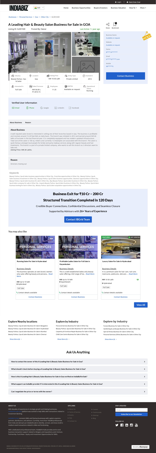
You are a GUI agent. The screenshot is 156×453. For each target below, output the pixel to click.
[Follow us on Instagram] (132, 425)
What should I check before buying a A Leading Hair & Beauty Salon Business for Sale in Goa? (48, 369)
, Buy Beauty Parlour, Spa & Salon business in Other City (68, 181)
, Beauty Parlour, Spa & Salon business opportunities (54, 179)
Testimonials (97, 412)
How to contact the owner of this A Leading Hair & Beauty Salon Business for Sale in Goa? (47, 361)
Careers (95, 409)
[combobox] (38, 8)
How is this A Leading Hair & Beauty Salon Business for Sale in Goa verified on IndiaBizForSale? (49, 376)
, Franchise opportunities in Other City (66, 176)
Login (118, 2)
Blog (94, 418)
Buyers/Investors (100, 8)
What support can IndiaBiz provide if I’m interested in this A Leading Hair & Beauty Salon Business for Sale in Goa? (57, 384)
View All (141, 304)
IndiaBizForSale (13, 418)
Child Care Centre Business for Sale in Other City (72, 334)
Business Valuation (118, 8)
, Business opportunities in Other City (85, 179)
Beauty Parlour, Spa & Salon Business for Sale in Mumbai (27, 331)
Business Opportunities (81, 8)
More (142, 8)
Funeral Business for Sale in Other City (116, 326)
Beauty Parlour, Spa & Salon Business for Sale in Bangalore (28, 326)
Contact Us (73, 421)
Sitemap (95, 415)
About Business (16, 122)
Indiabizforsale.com (15, 411)
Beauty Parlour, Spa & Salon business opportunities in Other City (31, 176)
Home (66, 8)
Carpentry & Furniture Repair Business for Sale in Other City (76, 331)
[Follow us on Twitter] (117, 425)
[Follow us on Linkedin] (127, 425)
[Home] (19, 9)
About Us (72, 409)
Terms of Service (74, 412)
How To (132, 8)
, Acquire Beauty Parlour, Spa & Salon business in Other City (59, 183)
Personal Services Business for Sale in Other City (72, 326)
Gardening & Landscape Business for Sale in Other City (121, 329)
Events (71, 415)
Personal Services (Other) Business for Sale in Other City (122, 334)
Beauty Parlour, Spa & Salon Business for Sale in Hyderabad (28, 329)
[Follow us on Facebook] (122, 425)
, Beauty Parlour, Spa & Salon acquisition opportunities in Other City (58, 185)
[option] (35, 268)
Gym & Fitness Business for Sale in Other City (118, 332)
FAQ (70, 418)
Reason (28, 122)
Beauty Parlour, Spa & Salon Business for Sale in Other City (75, 329)
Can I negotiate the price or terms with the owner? (31, 391)
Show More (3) (62, 339)
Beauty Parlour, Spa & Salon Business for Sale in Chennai (27, 334)
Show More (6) (15, 339)
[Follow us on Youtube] (137, 425)
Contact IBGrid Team (78, 219)
